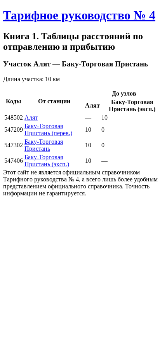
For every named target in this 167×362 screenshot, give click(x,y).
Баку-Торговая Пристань (43, 145)
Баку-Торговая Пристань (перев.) (48, 129)
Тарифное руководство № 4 (79, 15)
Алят (31, 117)
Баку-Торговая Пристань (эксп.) (46, 160)
